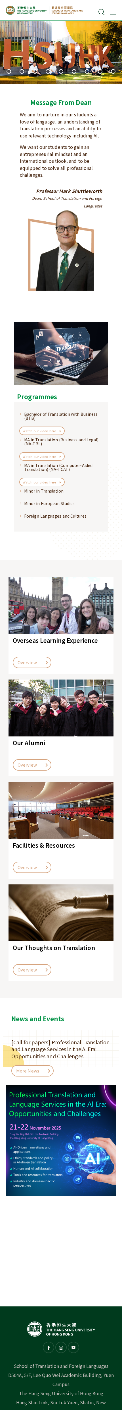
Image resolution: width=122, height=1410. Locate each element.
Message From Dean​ (61, 102)
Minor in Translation (44, 491)
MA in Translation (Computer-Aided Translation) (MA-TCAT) (58, 467)
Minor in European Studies (49, 503)
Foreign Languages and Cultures (55, 516)
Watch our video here (40, 431)
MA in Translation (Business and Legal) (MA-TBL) (61, 441)
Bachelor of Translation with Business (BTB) (61, 416)
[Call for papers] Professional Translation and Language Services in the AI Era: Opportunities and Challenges (60, 1049)
